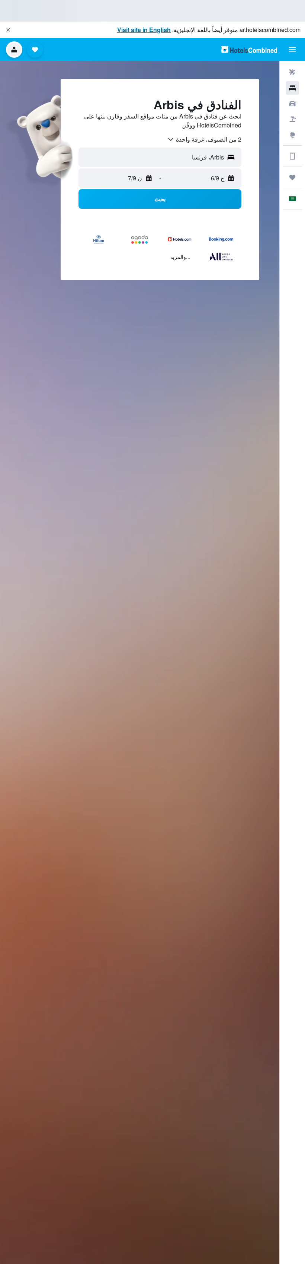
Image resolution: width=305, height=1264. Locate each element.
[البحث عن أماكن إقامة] (292, 87)
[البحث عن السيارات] (292, 103)
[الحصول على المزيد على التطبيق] (292, 156)
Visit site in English (144, 29)
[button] (8, 30)
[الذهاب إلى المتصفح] (292, 134)
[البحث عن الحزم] (292, 119)
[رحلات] (292, 177)
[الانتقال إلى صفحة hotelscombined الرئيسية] (249, 49)
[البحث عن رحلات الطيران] (292, 72)
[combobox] (204, 139)
